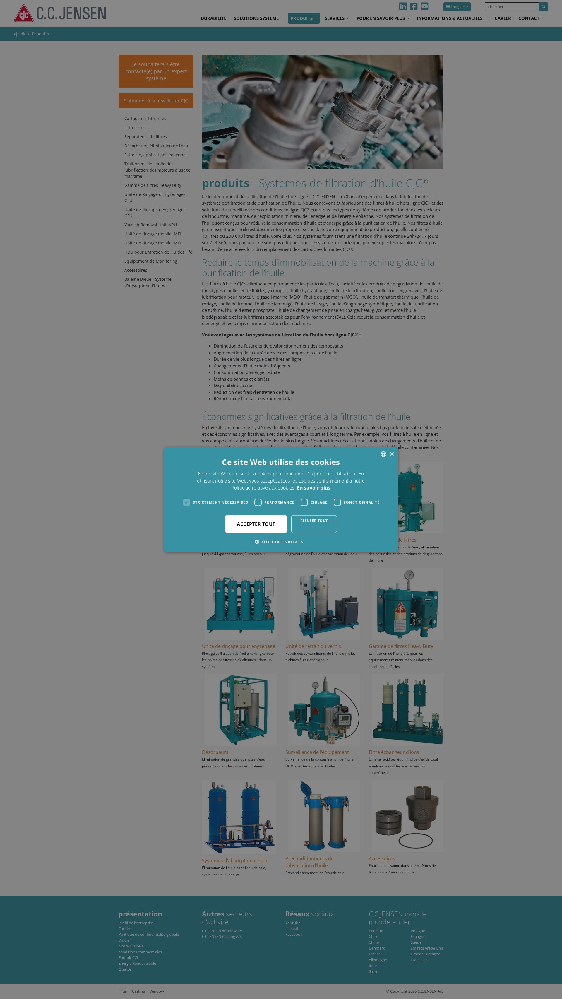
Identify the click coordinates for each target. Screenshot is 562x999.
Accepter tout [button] (256, 524)
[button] (281, 542)
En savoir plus (313, 487)
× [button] (391, 454)
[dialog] (281, 499)
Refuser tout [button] (314, 520)
